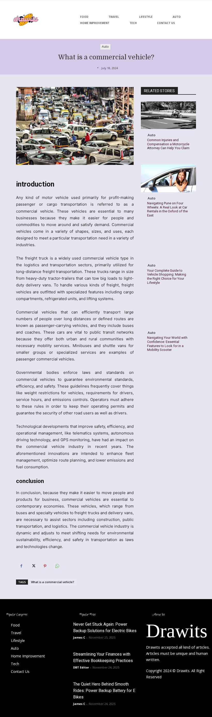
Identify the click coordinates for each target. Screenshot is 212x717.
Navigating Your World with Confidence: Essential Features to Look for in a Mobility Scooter (167, 344)
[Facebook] (21, 566)
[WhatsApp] (57, 566)
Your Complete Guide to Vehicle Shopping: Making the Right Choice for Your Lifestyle (166, 277)
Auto (105, 46)
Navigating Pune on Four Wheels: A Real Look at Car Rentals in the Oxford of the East (167, 209)
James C (79, 637)
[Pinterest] (45, 566)
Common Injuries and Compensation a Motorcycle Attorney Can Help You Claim (168, 144)
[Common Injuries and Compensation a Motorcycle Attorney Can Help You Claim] (168, 115)
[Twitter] (33, 566)
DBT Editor (81, 667)
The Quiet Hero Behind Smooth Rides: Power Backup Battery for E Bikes (104, 690)
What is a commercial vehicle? (52, 582)
